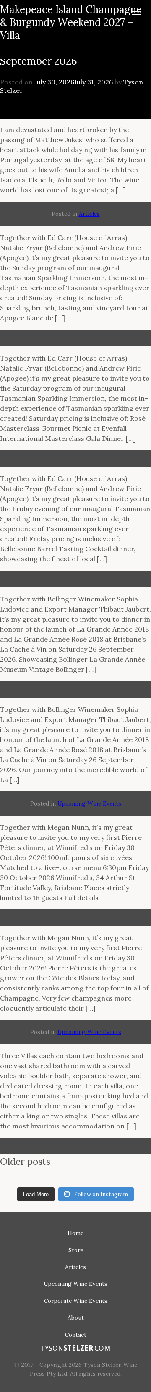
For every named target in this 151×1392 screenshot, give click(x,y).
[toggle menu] (136, 8)
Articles (89, 214)
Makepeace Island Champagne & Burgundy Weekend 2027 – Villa (71, 22)
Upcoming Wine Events (89, 803)
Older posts (25, 1161)
